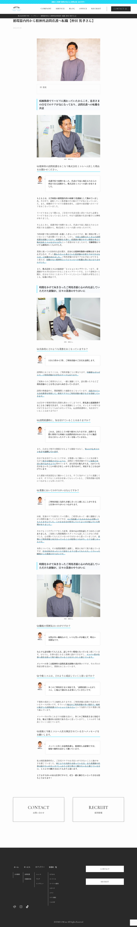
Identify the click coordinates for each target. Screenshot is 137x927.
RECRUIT (96, 8)
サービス (27, 867)
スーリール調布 (54, 883)
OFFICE (83, 8)
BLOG (72, 8)
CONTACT (104, 869)
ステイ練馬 (53, 897)
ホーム (16, 867)
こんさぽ (52, 902)
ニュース (38, 874)
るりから (52, 874)
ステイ (51, 893)
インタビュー (40, 883)
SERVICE (60, 8)
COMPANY (46, 8)
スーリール (53, 879)
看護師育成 (28, 879)
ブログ (38, 879)
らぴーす (52, 888)
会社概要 (17, 874)
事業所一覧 (53, 867)
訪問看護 (27, 874)
